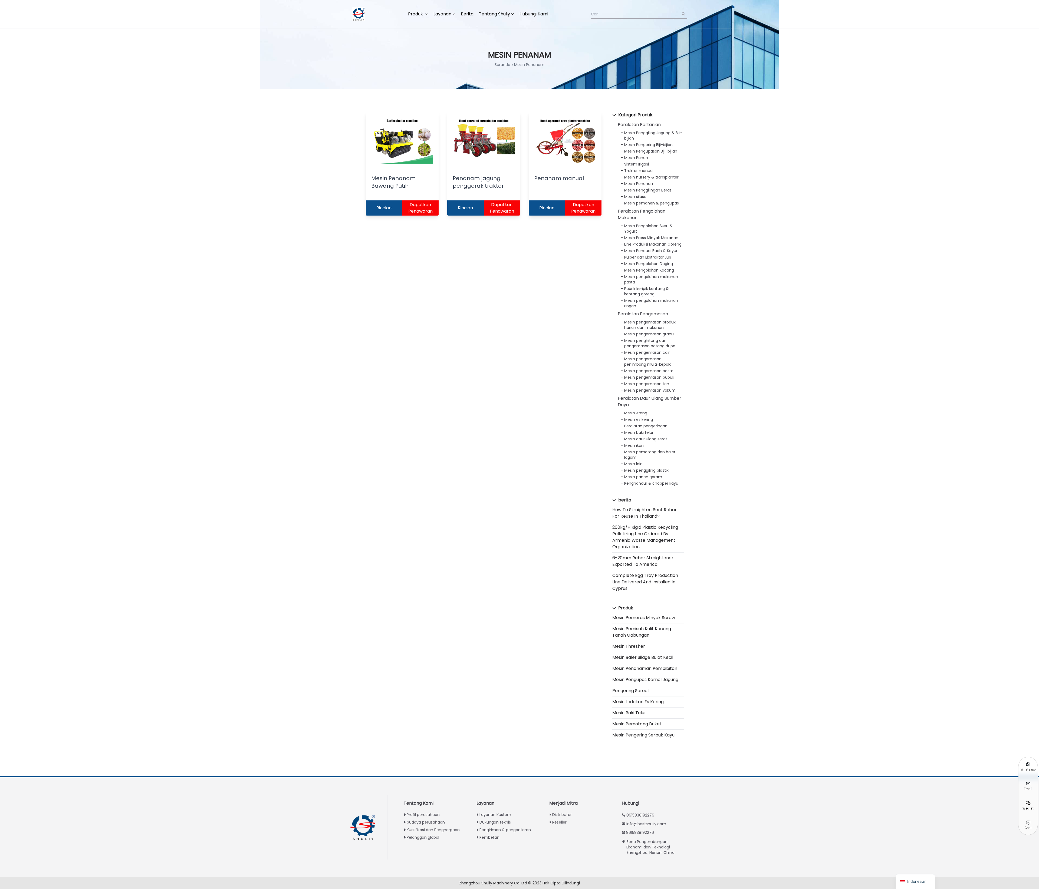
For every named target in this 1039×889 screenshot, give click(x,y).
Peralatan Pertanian (639, 124)
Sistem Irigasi (636, 164)
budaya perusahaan (426, 822)
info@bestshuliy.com (646, 824)
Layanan (442, 14)
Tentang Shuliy (494, 14)
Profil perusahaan (423, 814)
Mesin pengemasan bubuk (649, 377)
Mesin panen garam (643, 477)
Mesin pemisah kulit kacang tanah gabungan (641, 632)
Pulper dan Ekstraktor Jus (647, 257)
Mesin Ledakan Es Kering (638, 702)
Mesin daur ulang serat (645, 439)
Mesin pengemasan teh (646, 383)
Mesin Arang (635, 413)
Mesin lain (633, 464)
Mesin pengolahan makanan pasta (651, 279)
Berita (467, 14)
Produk (416, 14)
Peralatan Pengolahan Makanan (641, 214)
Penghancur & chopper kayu (651, 483)
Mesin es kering (638, 419)
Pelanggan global (423, 837)
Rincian (384, 208)
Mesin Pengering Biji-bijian (648, 144)
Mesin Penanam (639, 183)
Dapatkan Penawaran (420, 207)
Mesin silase (635, 196)
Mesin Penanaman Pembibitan (644, 668)
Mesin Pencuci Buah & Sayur (651, 250)
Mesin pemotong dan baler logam (649, 454)
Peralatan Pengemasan (643, 314)
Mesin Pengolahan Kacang (649, 270)
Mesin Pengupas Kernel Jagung (645, 679)
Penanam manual (559, 178)
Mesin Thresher (628, 646)
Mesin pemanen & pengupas (651, 203)
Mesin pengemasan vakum (650, 390)
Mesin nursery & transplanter (651, 177)
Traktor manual (638, 170)
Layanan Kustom (495, 814)
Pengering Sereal (630, 691)
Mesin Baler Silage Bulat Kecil (642, 657)
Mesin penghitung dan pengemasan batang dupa (649, 343)
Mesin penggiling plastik (646, 470)
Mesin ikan (634, 445)
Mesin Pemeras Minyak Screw (643, 617)
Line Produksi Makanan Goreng (653, 244)
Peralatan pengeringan (646, 426)
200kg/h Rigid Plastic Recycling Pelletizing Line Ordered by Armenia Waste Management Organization (645, 537)
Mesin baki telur (638, 432)
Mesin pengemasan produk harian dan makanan (650, 324)
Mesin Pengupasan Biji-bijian (650, 151)
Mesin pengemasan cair (647, 352)
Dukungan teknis (495, 822)
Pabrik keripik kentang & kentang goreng (646, 291)
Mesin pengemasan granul (649, 334)
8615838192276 (640, 815)
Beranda (502, 64)
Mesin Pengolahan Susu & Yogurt (648, 228)
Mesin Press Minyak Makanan (651, 237)
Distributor (562, 814)
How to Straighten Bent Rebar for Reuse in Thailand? (644, 513)
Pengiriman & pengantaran (505, 829)
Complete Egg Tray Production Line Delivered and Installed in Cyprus (645, 581)
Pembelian (489, 837)
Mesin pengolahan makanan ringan (651, 303)
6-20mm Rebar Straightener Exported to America (642, 561)
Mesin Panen (636, 157)
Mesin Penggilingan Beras (648, 190)
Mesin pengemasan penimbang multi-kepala (648, 361)
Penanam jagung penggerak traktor (478, 182)
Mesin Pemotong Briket (637, 724)
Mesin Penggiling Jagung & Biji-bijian (653, 135)
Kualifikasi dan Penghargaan (433, 829)
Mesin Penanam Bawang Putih (393, 182)
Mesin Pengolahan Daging (648, 263)
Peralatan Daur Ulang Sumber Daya (649, 401)
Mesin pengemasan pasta (648, 371)
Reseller (559, 822)
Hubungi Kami (534, 14)
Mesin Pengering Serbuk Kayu (643, 735)
